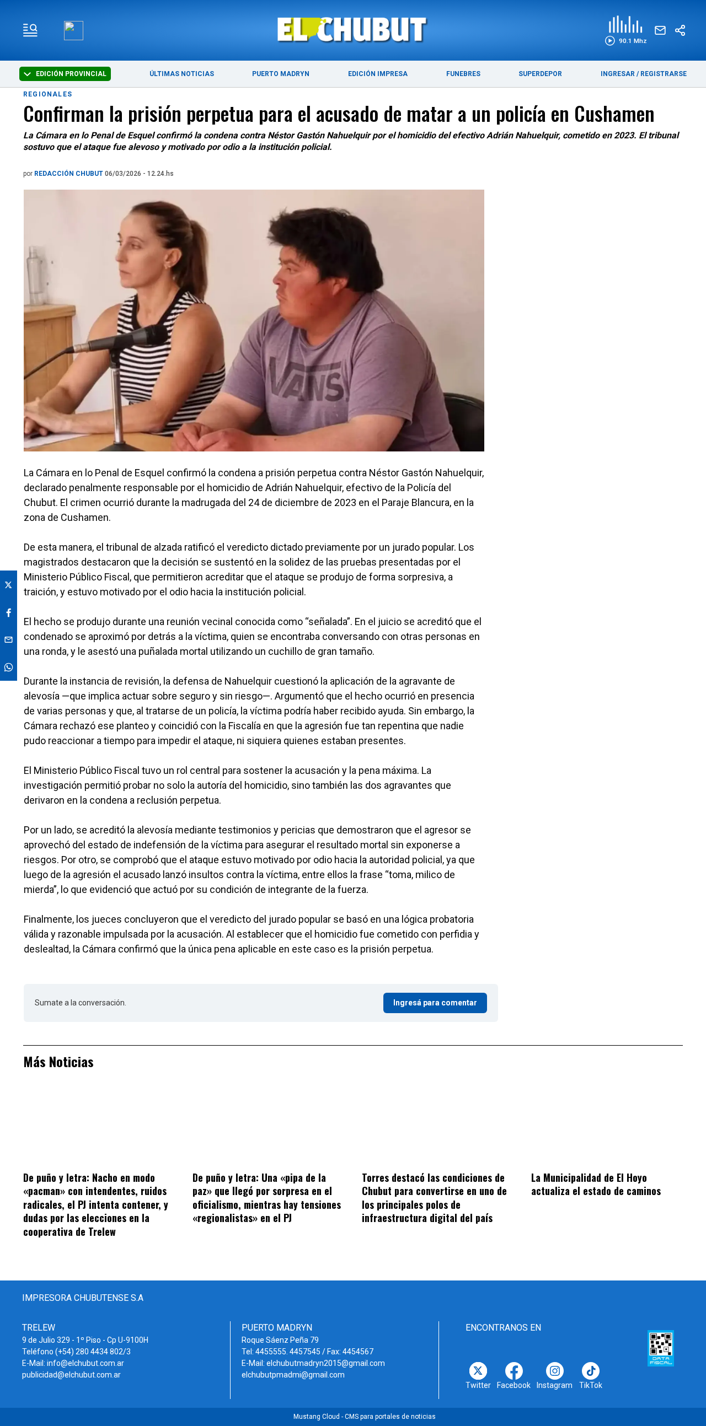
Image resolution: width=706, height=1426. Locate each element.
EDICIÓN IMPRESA (378, 74)
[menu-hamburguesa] (30, 30)
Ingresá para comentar (435, 1002)
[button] (625, 30)
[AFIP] (661, 1348)
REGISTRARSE (663, 74)
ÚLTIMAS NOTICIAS (181, 74)
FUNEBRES (463, 74)
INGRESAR (618, 74)
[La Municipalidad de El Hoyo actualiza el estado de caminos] (607, 1127)
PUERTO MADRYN (280, 74)
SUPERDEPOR (540, 74)
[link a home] (353, 29)
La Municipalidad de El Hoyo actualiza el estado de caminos (596, 1184)
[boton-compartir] (680, 30)
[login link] (73, 30)
